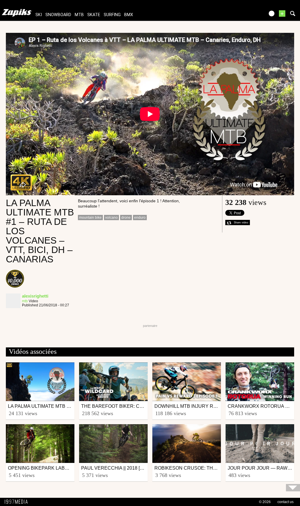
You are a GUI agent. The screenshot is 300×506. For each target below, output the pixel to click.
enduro (140, 217)
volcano (111, 217)
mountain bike (90, 217)
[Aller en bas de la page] (293, 487)
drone (126, 217)
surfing (112, 14)
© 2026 (265, 502)
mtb (79, 14)
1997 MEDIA (18, 502)
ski (38, 14)
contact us (285, 502)
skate (93, 14)
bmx (128, 14)
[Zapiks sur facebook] (248, 15)
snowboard (58, 14)
